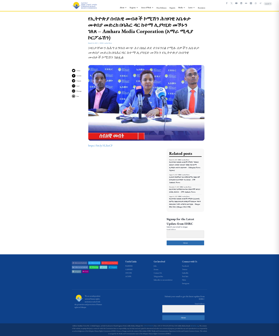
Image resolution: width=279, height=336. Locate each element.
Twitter (78, 71)
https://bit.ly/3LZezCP (100, 145)
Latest (190, 7)
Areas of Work (146, 7)
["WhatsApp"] (256, 3)
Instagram (185, 283)
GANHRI (128, 269)
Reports (172, 8)
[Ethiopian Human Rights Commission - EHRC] (84, 5)
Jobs (155, 266)
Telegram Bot (158, 276)
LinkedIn (185, 273)
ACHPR (128, 276)
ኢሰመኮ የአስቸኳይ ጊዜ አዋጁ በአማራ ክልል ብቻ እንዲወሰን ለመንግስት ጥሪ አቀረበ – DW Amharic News (184, 180)
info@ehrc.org (195, 326)
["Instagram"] (251, 3)
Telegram (78, 81)
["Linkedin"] (241, 3)
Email (77, 86)
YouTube (185, 276)
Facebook (79, 76)
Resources (201, 8)
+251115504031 (148, 326)
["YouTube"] (236, 3)
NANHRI (129, 266)
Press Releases (162, 8)
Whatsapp (78, 91)
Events (156, 269)
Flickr (184, 280)
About (122, 7)
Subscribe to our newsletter (163, 280)
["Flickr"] (246, 3)
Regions (133, 7)
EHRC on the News (106, 43)
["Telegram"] (261, 3)
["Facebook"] (227, 3)
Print (77, 96)
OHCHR (128, 273)
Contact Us (158, 273)
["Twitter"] (231, 3)
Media (180, 7)
